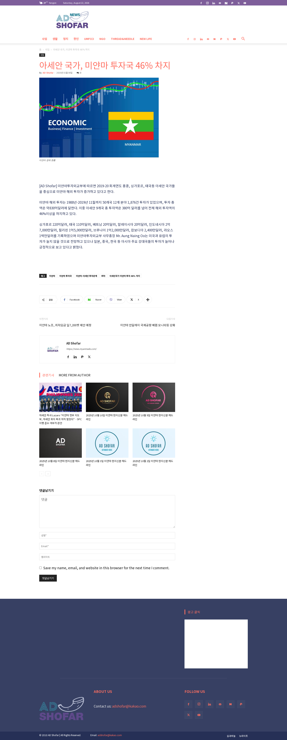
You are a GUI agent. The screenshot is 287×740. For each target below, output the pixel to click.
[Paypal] (232, 2)
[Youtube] (245, 2)
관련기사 (48, 375)
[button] (243, 38)
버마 (103, 275)
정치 (65, 39)
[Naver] (226, 2)
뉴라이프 (243, 735)
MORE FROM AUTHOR (74, 375)
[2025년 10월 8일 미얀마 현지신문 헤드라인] (60, 443)
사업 (44, 39)
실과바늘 (231, 735)
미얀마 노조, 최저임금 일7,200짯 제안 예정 (65, 325)
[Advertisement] (107, 173)
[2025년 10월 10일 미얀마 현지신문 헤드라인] (107, 397)
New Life (146, 39)
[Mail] (220, 2)
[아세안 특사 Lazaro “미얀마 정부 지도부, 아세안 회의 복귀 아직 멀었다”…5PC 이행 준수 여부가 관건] (60, 397)
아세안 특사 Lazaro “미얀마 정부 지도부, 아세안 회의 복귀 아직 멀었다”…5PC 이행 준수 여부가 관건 (60, 419)
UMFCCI (89, 39)
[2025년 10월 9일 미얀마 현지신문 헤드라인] (154, 397)
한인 (76, 39)
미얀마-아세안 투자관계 (86, 275)
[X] (239, 2)
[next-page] (47, 473)
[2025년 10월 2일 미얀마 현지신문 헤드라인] (154, 443)
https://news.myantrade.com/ (81, 348)
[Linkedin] (214, 2)
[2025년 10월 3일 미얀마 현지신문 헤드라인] (107, 443)
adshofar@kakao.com (129, 706)
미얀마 (52, 275)
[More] (148, 299)
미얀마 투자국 (65, 275)
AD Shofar (48, 72)
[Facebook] (201, 2)
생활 (55, 39)
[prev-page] (41, 473)
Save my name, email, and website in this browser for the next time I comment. (106, 567)
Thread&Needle (122, 39)
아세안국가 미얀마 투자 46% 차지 (125, 275)
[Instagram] (207, 2)
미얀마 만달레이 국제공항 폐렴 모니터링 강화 (147, 325)
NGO (102, 39)
